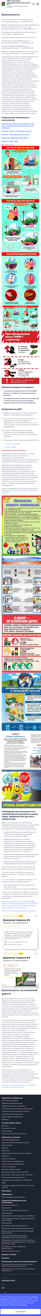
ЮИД (4, 1183)
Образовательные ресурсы (12, 1103)
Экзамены (5, 1156)
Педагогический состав (11, 1251)
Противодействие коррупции (13, 1197)
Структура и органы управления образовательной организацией (14, 1236)
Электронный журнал (10, 1101)
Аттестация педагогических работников (17, 1109)
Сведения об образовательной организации (14, 1201)
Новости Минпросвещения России (15, 1111)
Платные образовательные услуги (15, 1210)
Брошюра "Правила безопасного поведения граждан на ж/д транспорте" (19, 1086)
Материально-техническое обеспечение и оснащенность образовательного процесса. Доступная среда (19, 1242)
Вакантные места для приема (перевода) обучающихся (18, 1232)
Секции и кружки (8, 1159)
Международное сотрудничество (15, 1226)
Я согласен (20, 1312)
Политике (23, 1305)
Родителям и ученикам (11, 1137)
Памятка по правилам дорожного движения (19, 911)
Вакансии (5, 1119)
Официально (7, 1194)
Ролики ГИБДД (10, 447)
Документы (6, 1208)
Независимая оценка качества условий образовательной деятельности (17, 1265)
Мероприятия (7, 1145)
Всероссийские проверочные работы (16, 1153)
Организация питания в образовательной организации (18, 1219)
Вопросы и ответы (9, 1254)
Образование (7, 1213)
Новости (5, 1148)
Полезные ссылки (9, 1128)
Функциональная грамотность (13, 1177)
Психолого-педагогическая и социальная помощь (18, 1186)
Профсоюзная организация (12, 1117)
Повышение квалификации (12, 1114)
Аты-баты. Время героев (11, 1123)
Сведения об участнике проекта (14, 1134)
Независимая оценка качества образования (19, 1261)
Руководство (7, 1223)
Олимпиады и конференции (13, 1161)
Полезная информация (11, 1140)
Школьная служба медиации (13, 1164)
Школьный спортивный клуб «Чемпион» (17, 1175)
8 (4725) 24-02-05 (8, 1281)
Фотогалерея (7, 1131)
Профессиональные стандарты (14, 1106)
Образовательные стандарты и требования (18, 1216)
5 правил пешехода (12, 444)
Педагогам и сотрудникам (12, 1098)
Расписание (6, 1191)
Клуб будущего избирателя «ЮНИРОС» (17, 1180)
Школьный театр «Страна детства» (15, 1172)
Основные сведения (10, 1205)
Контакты (5, 1126)
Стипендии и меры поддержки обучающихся (14, 1247)
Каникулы (5, 1151)
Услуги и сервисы (9, 1167)
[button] (33, 4)
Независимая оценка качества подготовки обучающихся (18, 1270)
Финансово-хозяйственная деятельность (17, 1228)
